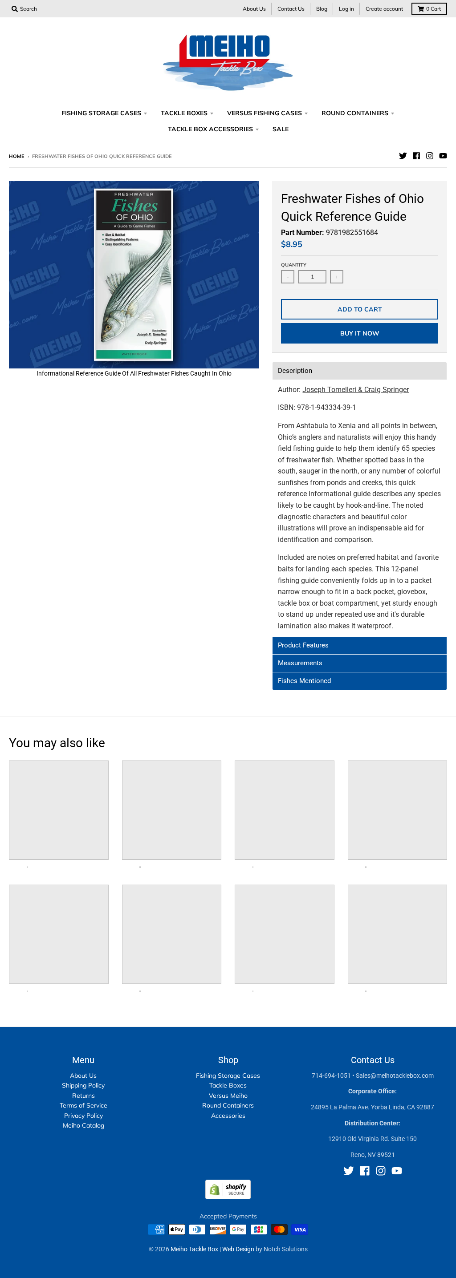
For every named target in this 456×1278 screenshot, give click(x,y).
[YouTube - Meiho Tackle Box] (443, 156)
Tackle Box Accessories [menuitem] (210, 129)
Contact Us (291, 8)
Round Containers (228, 1105)
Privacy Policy (83, 1116)
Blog (321, 8)
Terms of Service (83, 1105)
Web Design (238, 1249)
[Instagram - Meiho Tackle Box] (430, 156)
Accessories (228, 1116)
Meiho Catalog (83, 1125)
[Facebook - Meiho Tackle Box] (416, 156)
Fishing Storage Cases (228, 1076)
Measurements (300, 663)
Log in (346, 8)
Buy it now (359, 333)
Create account (384, 8)
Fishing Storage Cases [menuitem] (101, 113)
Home (16, 156)
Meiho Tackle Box (194, 1249)
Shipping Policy (83, 1085)
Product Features (303, 645)
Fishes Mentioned (304, 681)
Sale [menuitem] (281, 129)
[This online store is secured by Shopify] (228, 1197)
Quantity (293, 265)
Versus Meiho (228, 1096)
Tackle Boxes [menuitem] (184, 113)
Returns (83, 1096)
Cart (433, 8)
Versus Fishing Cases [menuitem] (264, 113)
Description (295, 371)
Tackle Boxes (228, 1085)
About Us (254, 8)
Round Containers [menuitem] (355, 113)
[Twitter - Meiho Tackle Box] (403, 156)
